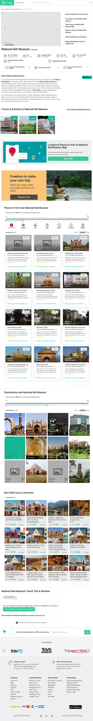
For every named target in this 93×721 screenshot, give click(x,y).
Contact (13, 687)
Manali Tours (34, 692)
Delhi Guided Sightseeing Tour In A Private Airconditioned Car (35, 520)
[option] (31, 29)
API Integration (72, 687)
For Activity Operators (74, 681)
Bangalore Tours (35, 687)
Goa (49, 694)
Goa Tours (33, 690)
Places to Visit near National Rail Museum (76, 31)
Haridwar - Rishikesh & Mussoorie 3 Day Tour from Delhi (57, 520)
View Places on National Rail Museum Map (74, 25)
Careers (13, 694)
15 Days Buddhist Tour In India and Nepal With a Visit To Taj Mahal (14, 575)
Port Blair (51, 696)
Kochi (50, 692)
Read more (10, 263)
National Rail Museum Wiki (59, 61)
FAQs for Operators (73, 690)
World (3, 9)
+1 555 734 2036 (27, 668)
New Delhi (16, 9)
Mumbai (51, 687)
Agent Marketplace (73, 685)
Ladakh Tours (34, 696)
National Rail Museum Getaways (76, 37)
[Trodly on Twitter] (52, 716)
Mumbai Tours (34, 685)
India (7, 9)
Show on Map (68, 159)
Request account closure (16, 698)
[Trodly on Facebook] (41, 716)
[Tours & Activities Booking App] (64, 707)
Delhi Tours (33, 683)
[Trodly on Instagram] (46, 716)
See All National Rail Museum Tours (78, 109)
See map (27, 255)
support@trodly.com (28, 666)
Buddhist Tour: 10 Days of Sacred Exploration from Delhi (13, 547)
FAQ (11, 690)
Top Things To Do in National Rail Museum (76, 20)
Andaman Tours (35, 694)
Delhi (10, 9)
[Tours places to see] (7, 2)
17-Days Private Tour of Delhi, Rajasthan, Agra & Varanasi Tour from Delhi (35, 575)
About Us (13, 681)
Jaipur (50, 690)
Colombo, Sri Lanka (55, 681)
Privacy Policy (78, 715)
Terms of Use (66, 715)
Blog (12, 683)
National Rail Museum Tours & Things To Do (75, 43)
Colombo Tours (34, 681)
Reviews (13, 685)
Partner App (71, 692)
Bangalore (51, 685)
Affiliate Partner (72, 683)
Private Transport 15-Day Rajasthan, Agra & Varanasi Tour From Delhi (57, 575)
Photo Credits (15, 692)
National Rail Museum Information (76, 14)
